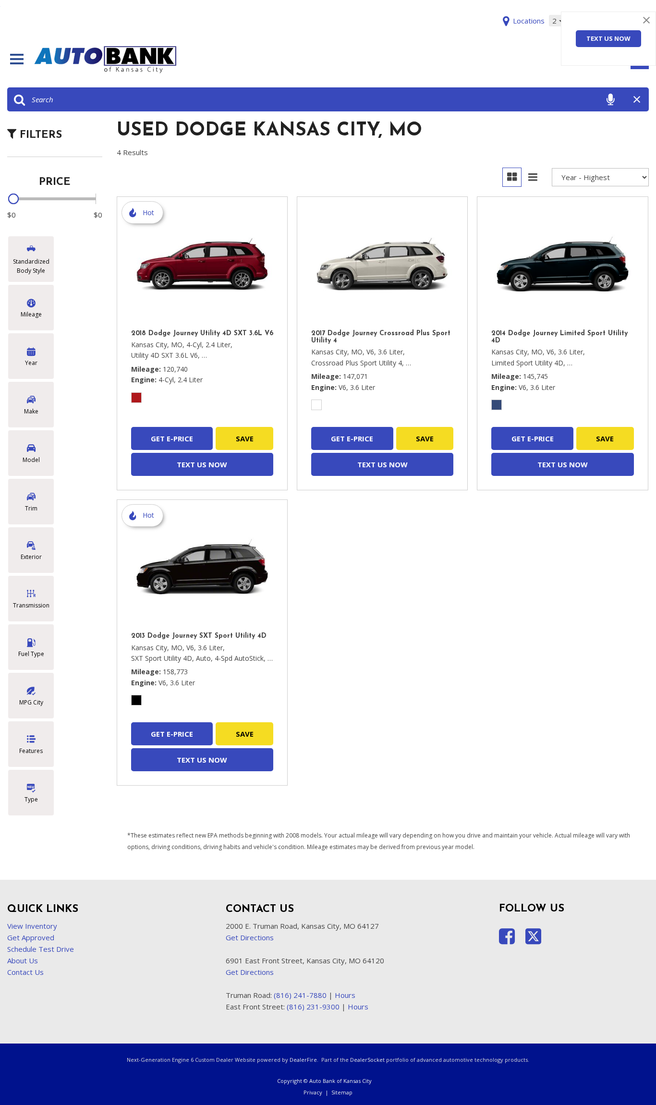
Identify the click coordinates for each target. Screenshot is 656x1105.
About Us (22, 960)
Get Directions (250, 937)
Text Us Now (608, 38)
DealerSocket (367, 1059)
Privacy (313, 1092)
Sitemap (341, 1092)
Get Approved (30, 937)
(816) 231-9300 (313, 1006)
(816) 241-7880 (300, 995)
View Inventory (32, 926)
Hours (345, 995)
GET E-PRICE (172, 438)
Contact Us (25, 972)
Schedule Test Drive (40, 949)
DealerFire (303, 1059)
